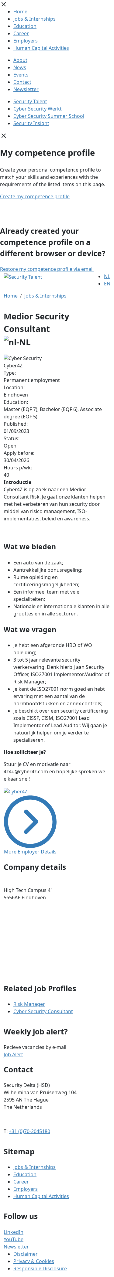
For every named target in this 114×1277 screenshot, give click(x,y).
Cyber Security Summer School (48, 116)
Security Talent (30, 101)
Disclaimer (25, 1254)
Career (21, 33)
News (19, 67)
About (20, 60)
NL (107, 276)
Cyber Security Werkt (37, 108)
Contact (22, 82)
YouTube (13, 1239)
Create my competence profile (35, 196)
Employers (25, 40)
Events (21, 74)
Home (20, 11)
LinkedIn (13, 1232)
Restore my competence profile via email (47, 269)
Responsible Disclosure (40, 1268)
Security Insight (31, 123)
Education (24, 26)
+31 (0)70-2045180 (29, 1131)
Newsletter (26, 89)
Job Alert (13, 1054)
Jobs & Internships (34, 18)
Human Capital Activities (41, 48)
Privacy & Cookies (33, 1261)
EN (107, 283)
